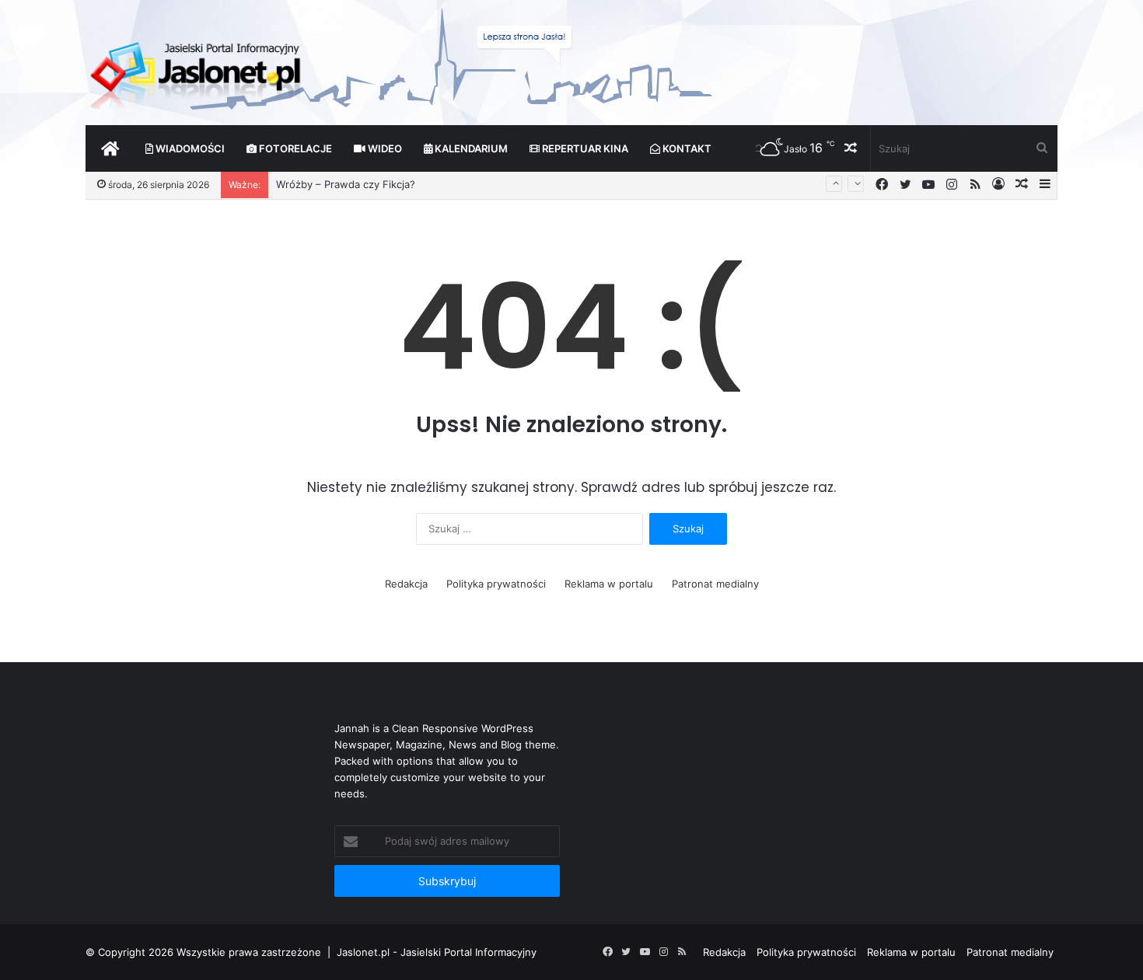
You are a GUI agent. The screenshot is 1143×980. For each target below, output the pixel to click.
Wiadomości (189, 148)
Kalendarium (470, 148)
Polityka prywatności (496, 583)
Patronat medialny (715, 583)
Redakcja (406, 583)
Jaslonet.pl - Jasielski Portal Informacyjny (437, 952)
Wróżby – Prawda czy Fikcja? (345, 180)
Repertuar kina (584, 148)
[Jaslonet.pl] (197, 70)
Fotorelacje (294, 148)
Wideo (383, 148)
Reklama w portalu (609, 583)
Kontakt (685, 148)
